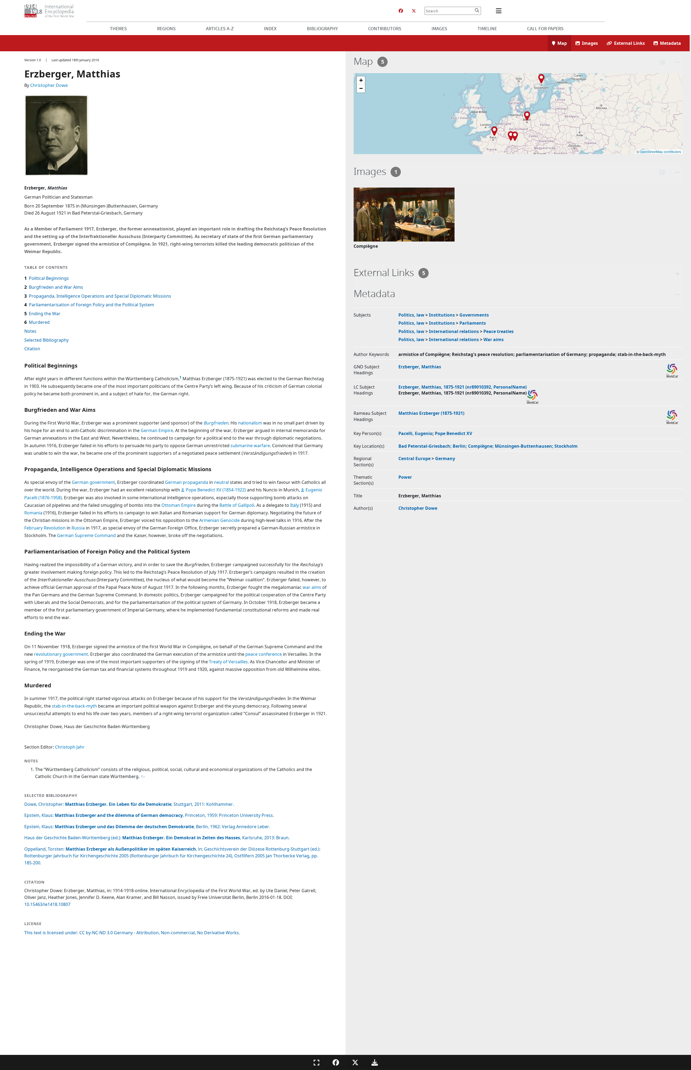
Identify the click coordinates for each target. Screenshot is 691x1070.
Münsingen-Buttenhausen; (524, 446)
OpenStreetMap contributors (660, 151)
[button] (511, 136)
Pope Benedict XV (453, 433)
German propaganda (186, 482)
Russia (78, 528)
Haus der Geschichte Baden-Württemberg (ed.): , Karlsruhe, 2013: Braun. (157, 838)
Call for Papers (545, 28)
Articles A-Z (220, 28)
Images (439, 28)
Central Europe (414, 458)
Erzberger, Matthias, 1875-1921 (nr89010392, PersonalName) (462, 387)
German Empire (157, 430)
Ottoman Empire (178, 505)
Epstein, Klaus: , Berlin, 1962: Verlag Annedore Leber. (147, 827)
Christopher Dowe (49, 85)
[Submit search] (477, 10)
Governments (474, 315)
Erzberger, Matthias (419, 367)
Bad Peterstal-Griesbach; (425, 446)
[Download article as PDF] (374, 1062)
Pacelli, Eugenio (415, 433)
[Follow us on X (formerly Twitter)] (414, 11)
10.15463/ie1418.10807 (47, 904)
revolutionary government (61, 654)
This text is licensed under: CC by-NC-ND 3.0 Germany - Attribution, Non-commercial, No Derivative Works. (132, 933)
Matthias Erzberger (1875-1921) (431, 413)
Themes (118, 28)
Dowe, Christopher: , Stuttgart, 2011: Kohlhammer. (129, 804)
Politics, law (411, 315)
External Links (629, 43)
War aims (493, 339)
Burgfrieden (216, 423)
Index (270, 28)
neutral (221, 482)
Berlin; (460, 446)
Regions (166, 28)
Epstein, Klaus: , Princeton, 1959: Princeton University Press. (149, 815)
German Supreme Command (86, 535)
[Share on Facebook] (335, 1062)
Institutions (442, 315)
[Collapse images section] (677, 172)
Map (562, 43)
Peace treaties (498, 331)
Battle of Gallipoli (236, 505)
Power (405, 477)
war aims (312, 587)
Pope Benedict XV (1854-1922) (216, 490)
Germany (445, 458)
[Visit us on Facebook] (401, 11)
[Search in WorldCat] (672, 371)
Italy (294, 505)
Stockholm (566, 446)
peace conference (263, 654)
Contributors (384, 28)
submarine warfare (250, 446)
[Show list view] (662, 62)
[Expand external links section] (677, 273)
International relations (454, 331)
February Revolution (45, 528)
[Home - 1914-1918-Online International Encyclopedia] (51, 11)
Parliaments (472, 323)
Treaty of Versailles (228, 662)
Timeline (487, 28)
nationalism (250, 423)
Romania (33, 513)
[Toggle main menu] (500, 11)
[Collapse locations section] (677, 62)
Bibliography (322, 28)
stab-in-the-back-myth (74, 706)
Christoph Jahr (69, 747)
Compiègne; (481, 446)
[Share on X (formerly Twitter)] (355, 1062)
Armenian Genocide (219, 520)
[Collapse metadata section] (677, 294)
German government (93, 482)
